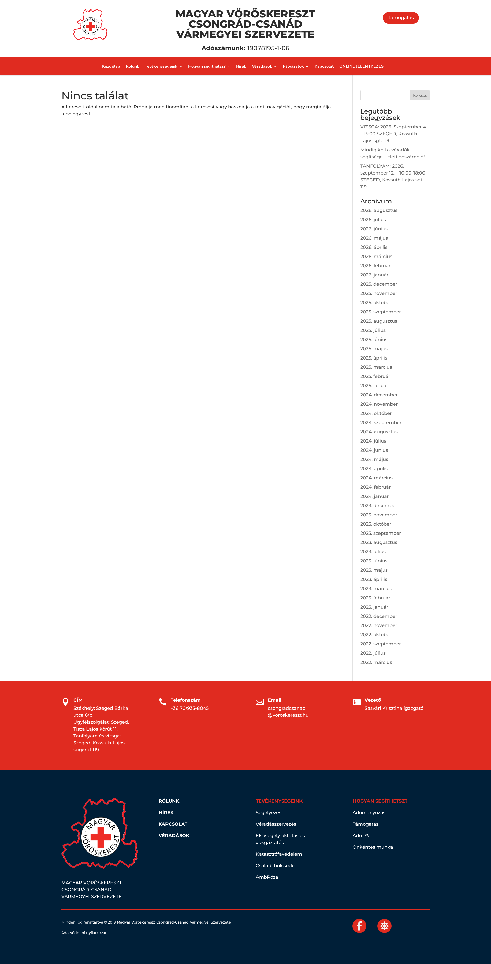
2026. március (376, 256)
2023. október (375, 524)
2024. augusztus (379, 432)
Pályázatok (293, 67)
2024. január (374, 496)
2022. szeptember (380, 644)
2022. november (378, 625)
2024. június (374, 450)
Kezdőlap (111, 67)
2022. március (376, 662)
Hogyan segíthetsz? (206, 67)
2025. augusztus (378, 321)
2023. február (375, 598)
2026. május (374, 238)
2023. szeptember (380, 533)
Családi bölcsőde (275, 865)
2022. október (375, 635)
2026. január (374, 275)
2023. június (373, 561)
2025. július (373, 330)
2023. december (378, 505)
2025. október (375, 302)
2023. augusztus (378, 542)
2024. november (379, 404)
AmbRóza (267, 877)
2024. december (379, 395)
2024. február (375, 487)
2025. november (378, 293)
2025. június (373, 339)
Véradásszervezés (276, 824)
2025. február (375, 376)
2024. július (373, 441)
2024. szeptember (380, 422)
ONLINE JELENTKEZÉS (361, 67)
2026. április (373, 247)
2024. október (376, 413)
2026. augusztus (378, 210)
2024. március (376, 478)
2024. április (374, 468)
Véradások (262, 67)
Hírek (241, 67)
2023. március (376, 588)
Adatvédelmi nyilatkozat (83, 932)
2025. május (374, 349)
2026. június (374, 229)
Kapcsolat (324, 67)
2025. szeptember (380, 312)
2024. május (374, 459)
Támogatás (401, 17)
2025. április (373, 358)
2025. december (378, 284)
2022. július (373, 653)
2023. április (373, 579)
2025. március (376, 367)
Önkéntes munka (373, 847)
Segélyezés (268, 812)
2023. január (374, 607)
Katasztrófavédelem (279, 854)
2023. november (378, 515)
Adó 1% (361, 835)
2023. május (374, 570)
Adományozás (369, 812)
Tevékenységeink (161, 67)
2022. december (378, 616)
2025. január (374, 385)
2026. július (373, 219)
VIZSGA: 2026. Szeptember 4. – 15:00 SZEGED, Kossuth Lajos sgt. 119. (393, 133)
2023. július (373, 552)
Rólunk (132, 67)
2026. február (375, 266)
